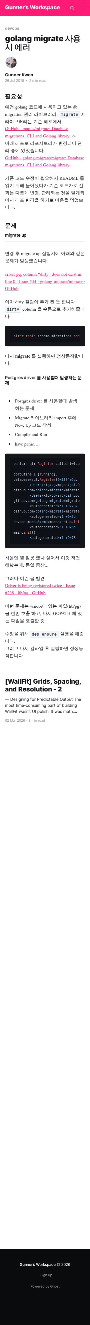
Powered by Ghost (45, 1286)
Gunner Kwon (19, 74)
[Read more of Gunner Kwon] (11, 62)
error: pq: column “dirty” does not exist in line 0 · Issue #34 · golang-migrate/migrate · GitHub (45, 281)
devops (12, 28)
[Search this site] (72, 8)
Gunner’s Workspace (32, 7)
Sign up (46, 1275)
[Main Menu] (82, 8)
